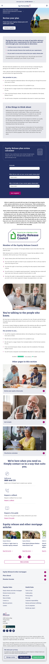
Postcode (11, 165)
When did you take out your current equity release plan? (24, 174)
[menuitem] (24, 572)
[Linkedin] (4, 631)
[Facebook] (7, 631)
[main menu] (2, 5)
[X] (10, 630)
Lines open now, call (24, 1)
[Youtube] (13, 631)
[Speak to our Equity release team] (47, 5)
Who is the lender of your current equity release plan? (23, 183)
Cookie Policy (22, 653)
